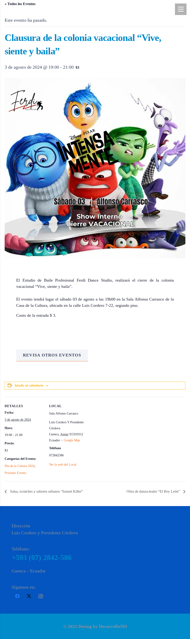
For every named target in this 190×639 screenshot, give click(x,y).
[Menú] (181, 9)
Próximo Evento (15, 473)
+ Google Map (70, 440)
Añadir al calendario (28, 385)
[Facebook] (17, 596)
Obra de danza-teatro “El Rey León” (154, 491)
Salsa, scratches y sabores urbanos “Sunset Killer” (46, 491)
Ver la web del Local (62, 464)
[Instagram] (40, 596)
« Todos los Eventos (20, 4)
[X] (29, 596)
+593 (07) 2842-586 (42, 557)
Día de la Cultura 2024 (20, 466)
